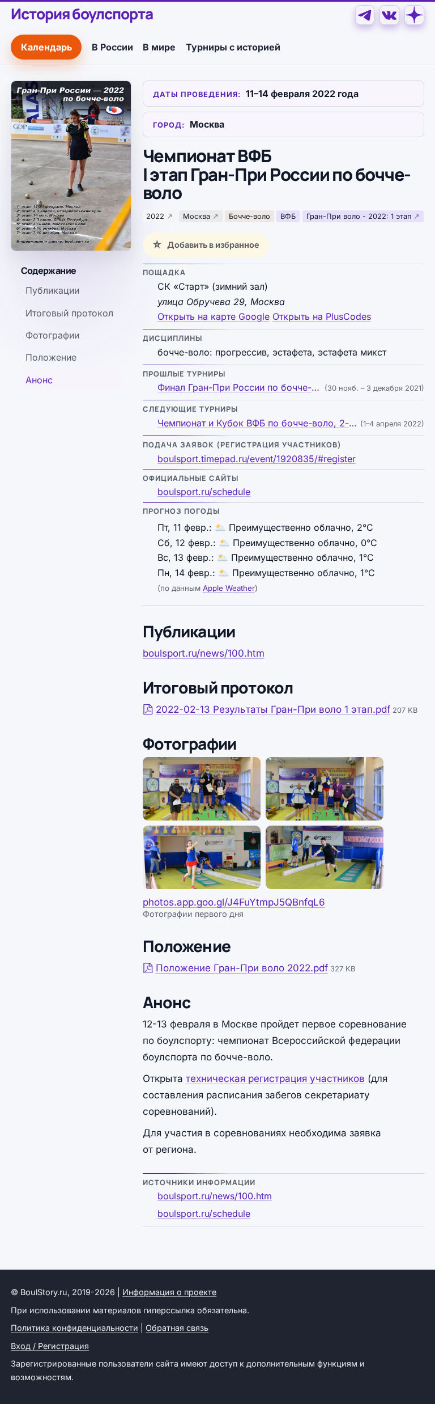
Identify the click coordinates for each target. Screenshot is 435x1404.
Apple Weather (229, 588)
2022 (155, 216)
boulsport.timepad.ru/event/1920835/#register (256, 458)
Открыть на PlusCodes (321, 316)
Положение (50, 357)
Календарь (46, 47)
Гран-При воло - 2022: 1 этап (359, 216)
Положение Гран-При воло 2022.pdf (242, 968)
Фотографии (52, 335)
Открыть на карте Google (213, 316)
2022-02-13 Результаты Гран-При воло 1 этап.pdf (273, 709)
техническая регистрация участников (275, 1078)
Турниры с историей (233, 47)
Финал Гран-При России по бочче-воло (239, 387)
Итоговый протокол (69, 313)
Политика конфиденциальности (74, 1328)
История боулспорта (81, 14)
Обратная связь (177, 1328)
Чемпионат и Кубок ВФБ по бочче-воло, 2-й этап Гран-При (257, 423)
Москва (196, 216)
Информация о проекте (169, 1292)
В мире (159, 47)
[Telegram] (365, 15)
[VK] (389, 15)
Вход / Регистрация (50, 1346)
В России (112, 47)
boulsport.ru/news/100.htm (204, 653)
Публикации (52, 290)
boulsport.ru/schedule (203, 491)
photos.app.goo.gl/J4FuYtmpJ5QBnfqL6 (234, 902)
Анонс (39, 380)
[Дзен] (414, 15)
